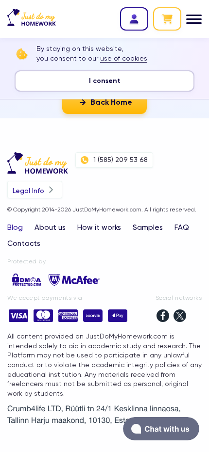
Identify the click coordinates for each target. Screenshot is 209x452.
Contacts (23, 243)
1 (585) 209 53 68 (120, 159)
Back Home (111, 102)
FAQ (181, 227)
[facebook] (163, 316)
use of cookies (123, 58)
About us (50, 227)
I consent (105, 81)
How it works (99, 227)
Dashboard (134, 19)
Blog (15, 227)
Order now (167, 19)
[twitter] (180, 316)
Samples (148, 227)
